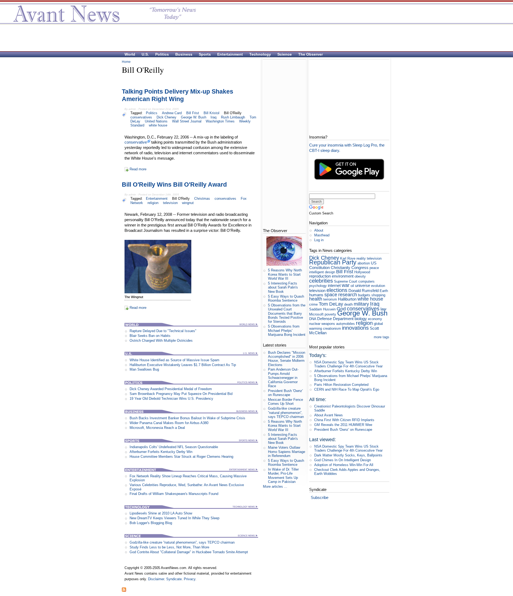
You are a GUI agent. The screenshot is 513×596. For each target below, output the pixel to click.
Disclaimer (156, 579)
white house (158, 125)
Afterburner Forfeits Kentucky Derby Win (161, 452)
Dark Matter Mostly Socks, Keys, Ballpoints (348, 455)
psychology (318, 286)
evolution (378, 286)
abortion (363, 263)
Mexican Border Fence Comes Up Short (285, 402)
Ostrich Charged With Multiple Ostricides (161, 341)
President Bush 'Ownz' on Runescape (285, 393)
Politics (162, 54)
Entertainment (230, 54)
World (130, 54)
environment (342, 276)
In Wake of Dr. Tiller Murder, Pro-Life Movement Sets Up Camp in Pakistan (283, 475)
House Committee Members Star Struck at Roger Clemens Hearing (181, 457)
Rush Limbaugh (233, 117)
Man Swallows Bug (144, 369)
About (318, 230)
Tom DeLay (331, 304)
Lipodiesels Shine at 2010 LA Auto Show (161, 513)
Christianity (340, 267)
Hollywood (362, 272)
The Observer (310, 54)
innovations (355, 328)
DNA (312, 319)
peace (374, 268)
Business (183, 54)
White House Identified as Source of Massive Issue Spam (174, 360)
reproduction (320, 276)
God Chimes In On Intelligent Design (342, 460)
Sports (205, 54)
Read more (138, 169)
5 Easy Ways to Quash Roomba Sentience (286, 298)
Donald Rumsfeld (363, 290)
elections (337, 290)
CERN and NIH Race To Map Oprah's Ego (346, 389)
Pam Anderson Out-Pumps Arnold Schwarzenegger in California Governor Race (283, 377)
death (348, 304)
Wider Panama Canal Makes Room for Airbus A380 (169, 423)
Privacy (189, 579)
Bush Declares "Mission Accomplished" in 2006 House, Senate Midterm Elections (286, 359)
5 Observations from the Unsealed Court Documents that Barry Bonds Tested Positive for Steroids (286, 313)
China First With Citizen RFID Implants (344, 420)
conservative (136, 142)
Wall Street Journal (186, 121)
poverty (330, 314)
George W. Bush (193, 117)
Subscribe (319, 497)
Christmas (202, 199)
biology (361, 318)
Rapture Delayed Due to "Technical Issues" (163, 331)
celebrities (321, 281)
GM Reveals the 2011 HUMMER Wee (343, 425)
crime (313, 304)
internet (334, 285)
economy (375, 319)
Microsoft (316, 314)
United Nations (156, 121)
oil (352, 286)
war (345, 285)
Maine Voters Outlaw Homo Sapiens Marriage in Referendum (286, 451)
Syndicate (174, 579)
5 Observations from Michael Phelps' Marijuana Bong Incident (286, 330)
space (330, 294)
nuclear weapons (322, 324)
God (341, 309)
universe (362, 285)
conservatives (141, 117)
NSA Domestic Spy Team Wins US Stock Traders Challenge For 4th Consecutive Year (348, 364)
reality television (369, 258)
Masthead (321, 235)
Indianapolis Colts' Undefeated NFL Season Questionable (174, 447)
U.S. (145, 54)
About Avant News (328, 415)
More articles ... (275, 487)
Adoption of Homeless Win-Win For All (343, 465)
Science (284, 54)
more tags (381, 337)
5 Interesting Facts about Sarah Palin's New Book (283, 287)
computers (366, 281)
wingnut (188, 203)
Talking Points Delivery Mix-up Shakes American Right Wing (177, 95)
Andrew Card (172, 113)
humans (316, 295)
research (347, 294)
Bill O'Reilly (233, 113)
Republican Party (332, 262)
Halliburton (347, 299)
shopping (378, 295)
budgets (364, 295)
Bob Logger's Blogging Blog (151, 523)
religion (152, 203)
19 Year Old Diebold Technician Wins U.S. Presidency (171, 399)
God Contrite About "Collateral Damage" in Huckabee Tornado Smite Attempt (189, 552)
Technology (260, 54)
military (361, 304)
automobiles (345, 324)
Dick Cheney (166, 117)
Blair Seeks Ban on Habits (150, 336)
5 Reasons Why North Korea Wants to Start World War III (285, 274)
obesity (360, 276)
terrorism (330, 299)
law (383, 309)
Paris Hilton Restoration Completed (341, 385)
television (170, 203)
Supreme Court (345, 281)
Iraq (213, 117)
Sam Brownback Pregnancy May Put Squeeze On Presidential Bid (181, 394)
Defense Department (335, 318)
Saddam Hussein (322, 309)
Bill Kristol (211, 113)
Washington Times (220, 121)
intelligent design (322, 272)
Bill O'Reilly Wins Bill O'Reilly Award (174, 184)
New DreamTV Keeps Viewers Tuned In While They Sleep (174, 518)
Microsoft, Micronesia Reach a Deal (157, 428)
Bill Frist (192, 113)
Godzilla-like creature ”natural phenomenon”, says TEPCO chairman (182, 542)
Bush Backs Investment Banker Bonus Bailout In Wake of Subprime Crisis (187, 418)
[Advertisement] (254, 38)
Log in (319, 240)
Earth (384, 291)
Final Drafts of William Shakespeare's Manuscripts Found (174, 494)
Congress (359, 267)
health (315, 299)
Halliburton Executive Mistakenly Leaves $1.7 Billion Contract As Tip (183, 365)
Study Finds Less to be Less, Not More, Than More (169, 547)
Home (126, 61)
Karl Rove (347, 258)
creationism (332, 328)
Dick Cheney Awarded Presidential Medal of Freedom (171, 389)
